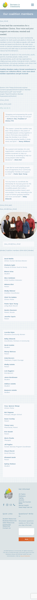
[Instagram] (7, 505)
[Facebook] (4, 505)
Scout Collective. (25, 556)
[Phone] (14, 505)
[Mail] (11, 505)
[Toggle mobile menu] (32, 4)
